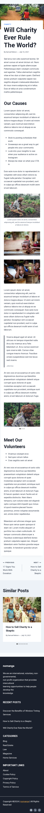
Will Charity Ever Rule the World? (17, 727)
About (5, 770)
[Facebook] (31, 810)
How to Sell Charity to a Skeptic (36, 568)
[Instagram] (39, 810)
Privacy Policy (9, 782)
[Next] (37, 619)
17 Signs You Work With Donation (9, 568)
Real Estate (8, 745)
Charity (7, 24)
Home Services (10, 757)
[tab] (20, 428)
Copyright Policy (10, 778)
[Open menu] (39, 5)
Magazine (7, 753)
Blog (5, 741)
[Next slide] (38, 415)
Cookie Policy (9, 774)
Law (5, 749)
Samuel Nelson (11, 52)
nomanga (24, 801)
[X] (35, 810)
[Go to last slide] (6, 415)
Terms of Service (11, 786)
